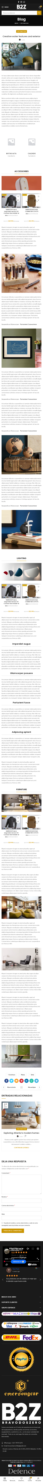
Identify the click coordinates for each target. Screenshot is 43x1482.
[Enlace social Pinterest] (21, 1081)
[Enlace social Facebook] (18, 1)
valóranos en (17, 1261)
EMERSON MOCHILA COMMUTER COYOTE (31, 210)
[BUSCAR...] (39, 13)
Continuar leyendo (21, 1147)
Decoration (24, 23)
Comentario (6, 1173)
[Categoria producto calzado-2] (31, 145)
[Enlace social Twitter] (11, 1081)
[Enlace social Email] (16, 1081)
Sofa (32, 1075)
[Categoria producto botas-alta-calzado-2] (11, 145)
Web (3, 1214)
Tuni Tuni (16, 1269)
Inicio (16, 23)
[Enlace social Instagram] (21, 1)
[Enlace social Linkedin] (26, 1081)
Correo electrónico (8, 1205)
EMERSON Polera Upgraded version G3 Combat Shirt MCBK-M (11, 211)
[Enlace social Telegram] (36, 1081)
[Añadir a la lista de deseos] (18, 196)
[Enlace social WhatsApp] (24, 1)
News (23, 1075)
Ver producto (18, 200)
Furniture (12, 1075)
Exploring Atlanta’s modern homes (21, 1133)
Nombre (5, 1197)
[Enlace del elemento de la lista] (21, 1443)
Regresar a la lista (21, 1087)
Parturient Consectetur (28, 324)
